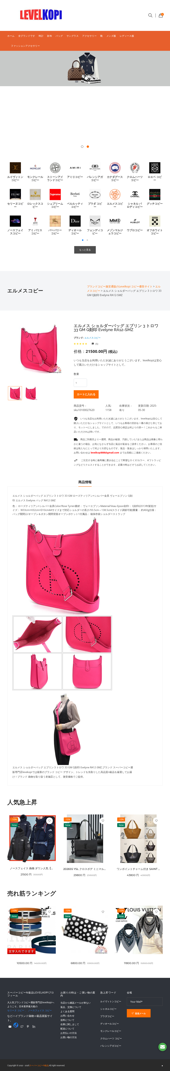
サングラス (73, 35)
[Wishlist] (49, 820)
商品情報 (85, 482)
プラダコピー (107, 1016)
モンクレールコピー (110, 1031)
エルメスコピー (92, 337)
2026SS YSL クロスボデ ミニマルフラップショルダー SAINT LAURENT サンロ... (85, 869)
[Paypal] (10, 1026)
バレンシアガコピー (110, 1045)
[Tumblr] (16, 1025)
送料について (67, 1020)
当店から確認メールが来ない (75, 1002)
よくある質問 (67, 1011)
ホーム (11, 35)
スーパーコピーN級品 (39, 1065)
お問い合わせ (67, 1015)
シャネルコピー (108, 1009)
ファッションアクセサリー (25, 45)
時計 (41, 35)
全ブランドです (26, 35)
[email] (162, 1047)
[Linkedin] (34, 1026)
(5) (96, 343)
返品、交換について (70, 1007)
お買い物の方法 (68, 1037)
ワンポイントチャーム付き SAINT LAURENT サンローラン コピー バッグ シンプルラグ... (138, 869)
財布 (49, 35)
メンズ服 (111, 35)
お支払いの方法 (68, 1032)
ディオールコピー (109, 1023)
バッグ (59, 35)
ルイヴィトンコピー (110, 1001)
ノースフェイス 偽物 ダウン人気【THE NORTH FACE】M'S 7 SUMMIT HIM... (31, 868)
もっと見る (85, 249)
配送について (67, 1028)
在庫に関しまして (69, 1024)
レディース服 (127, 35)
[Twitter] (22, 1026)
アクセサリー (89, 35)
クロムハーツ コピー (111, 1038)
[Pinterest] (28, 1026)
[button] (82, 146)
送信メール (140, 1013)
